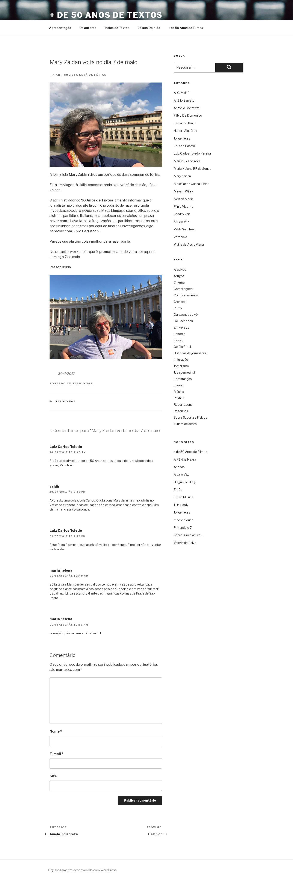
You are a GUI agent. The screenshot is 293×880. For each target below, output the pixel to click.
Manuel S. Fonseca (187, 161)
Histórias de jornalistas (190, 353)
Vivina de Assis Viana (189, 244)
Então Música (183, 497)
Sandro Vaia (182, 214)
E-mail (56, 754)
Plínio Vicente (183, 206)
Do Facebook (183, 321)
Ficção (178, 340)
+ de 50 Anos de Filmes (185, 28)
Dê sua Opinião (148, 28)
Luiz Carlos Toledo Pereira (192, 153)
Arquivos (180, 269)
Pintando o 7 (183, 527)
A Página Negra (185, 459)
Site (53, 776)
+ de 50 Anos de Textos (106, 15)
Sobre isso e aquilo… (188, 535)
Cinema (179, 282)
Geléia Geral (182, 346)
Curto (178, 308)
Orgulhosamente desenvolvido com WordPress (82, 870)
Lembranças (183, 379)
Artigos (179, 276)
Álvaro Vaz (181, 474)
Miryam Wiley (183, 191)
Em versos (181, 327)
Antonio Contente (187, 108)
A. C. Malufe (182, 93)
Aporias (179, 467)
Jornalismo (181, 366)
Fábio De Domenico (188, 115)
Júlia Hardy (181, 505)
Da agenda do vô (186, 314)
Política (179, 398)
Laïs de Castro (184, 146)
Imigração (181, 359)
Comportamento (186, 295)
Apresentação (60, 28)
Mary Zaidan (182, 176)
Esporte (179, 334)
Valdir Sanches (184, 229)
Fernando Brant (185, 123)
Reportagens (183, 404)
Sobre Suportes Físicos (190, 417)
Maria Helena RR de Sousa (192, 168)
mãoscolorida (183, 520)
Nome (56, 731)
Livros (178, 385)
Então (178, 489)
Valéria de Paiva (185, 543)
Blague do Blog (184, 482)
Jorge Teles (182, 138)
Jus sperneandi (184, 372)
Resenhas (181, 411)
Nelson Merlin (183, 199)
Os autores (87, 28)
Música (179, 391)
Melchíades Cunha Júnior (191, 184)
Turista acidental (185, 424)
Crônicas (180, 301)
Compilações (183, 289)
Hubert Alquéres (185, 130)
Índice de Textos (116, 28)
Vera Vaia (180, 237)
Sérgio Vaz (82, 383)
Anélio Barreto (184, 100)
